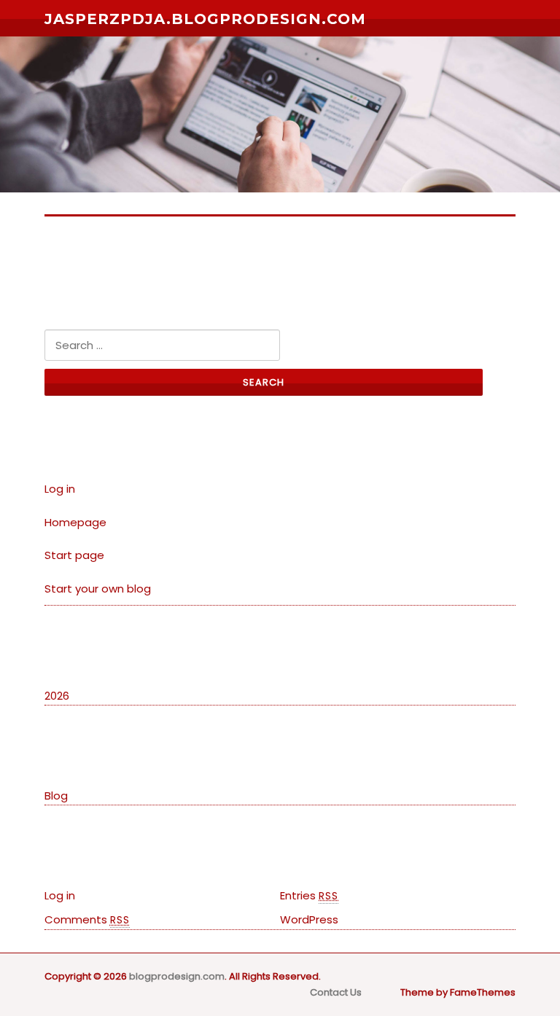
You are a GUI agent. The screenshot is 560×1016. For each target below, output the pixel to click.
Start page (74, 555)
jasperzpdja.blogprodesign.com (205, 19)
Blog (56, 795)
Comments (87, 919)
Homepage (75, 522)
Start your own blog (97, 588)
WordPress (309, 919)
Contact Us (336, 992)
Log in (59, 488)
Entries (309, 895)
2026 (56, 695)
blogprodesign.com (177, 976)
